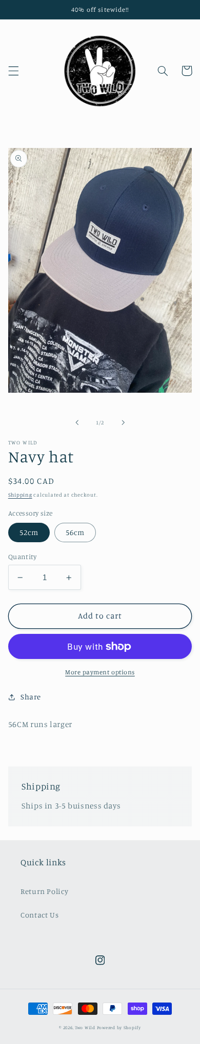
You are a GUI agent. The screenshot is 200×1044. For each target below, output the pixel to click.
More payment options (100, 672)
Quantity (22, 556)
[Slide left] (77, 423)
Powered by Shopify (119, 1027)
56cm (75, 532)
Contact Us (39, 914)
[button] (13, 70)
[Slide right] (123, 423)
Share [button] (31, 696)
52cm (28, 532)
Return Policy (44, 891)
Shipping (20, 495)
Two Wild (85, 1027)
